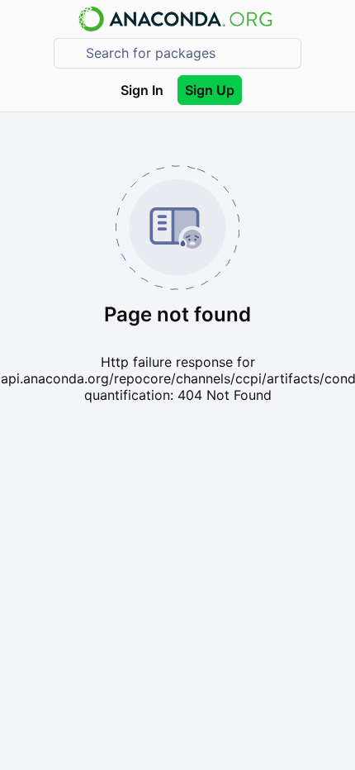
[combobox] (189, 53)
